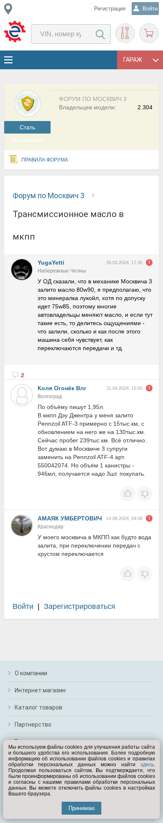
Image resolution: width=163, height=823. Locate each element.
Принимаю (82, 808)
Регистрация (109, 8)
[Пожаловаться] (149, 262)
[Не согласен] (145, 493)
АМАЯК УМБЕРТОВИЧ (70, 518)
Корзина (149, 33)
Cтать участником (27, 129)
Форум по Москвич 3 (48, 195)
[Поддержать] (127, 493)
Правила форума (44, 160)
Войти (23, 606)
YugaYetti (51, 262)
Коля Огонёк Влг (62, 388)
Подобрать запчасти (125, 33)
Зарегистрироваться (79, 606)
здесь (147, 764)
